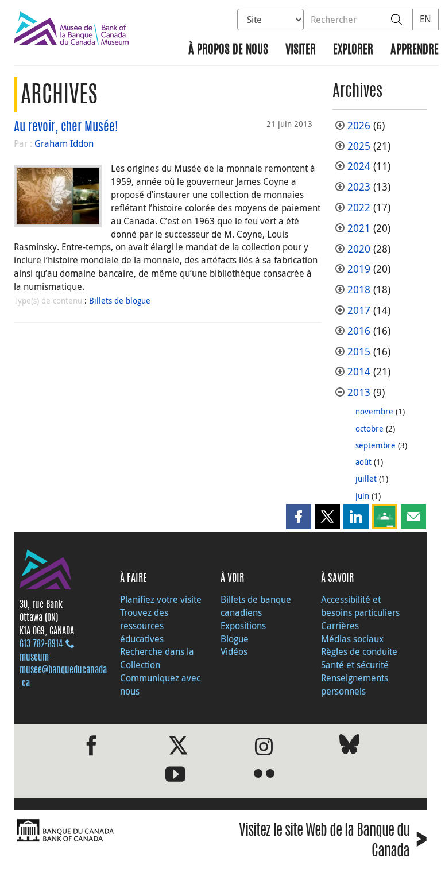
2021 (358, 228)
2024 (358, 166)
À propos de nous (228, 50)
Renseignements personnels (354, 684)
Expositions (243, 625)
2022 (358, 207)
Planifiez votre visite (161, 599)
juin (362, 495)
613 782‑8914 (41, 644)
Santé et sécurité (355, 664)
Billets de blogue (119, 300)
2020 (358, 248)
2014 (358, 371)
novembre (374, 411)
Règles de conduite (359, 651)
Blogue (234, 639)
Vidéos (233, 651)
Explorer (353, 50)
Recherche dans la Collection (157, 658)
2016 (358, 330)
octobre (369, 428)
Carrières (340, 625)
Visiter (300, 50)
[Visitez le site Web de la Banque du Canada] (114, 831)
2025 (358, 146)
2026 (358, 125)
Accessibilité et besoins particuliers (360, 606)
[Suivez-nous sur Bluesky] (349, 746)
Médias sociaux (352, 639)
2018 (358, 289)
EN (425, 19)
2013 (358, 392)
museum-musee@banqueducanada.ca (63, 671)
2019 (358, 269)
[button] (298, 516)
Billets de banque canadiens (255, 606)
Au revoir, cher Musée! (66, 127)
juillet (366, 478)
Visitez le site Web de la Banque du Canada (333, 841)
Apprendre (414, 50)
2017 (358, 310)
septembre (375, 445)
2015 (358, 351)
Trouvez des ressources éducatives (144, 625)
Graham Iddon (64, 143)
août (363, 461)
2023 (358, 186)
